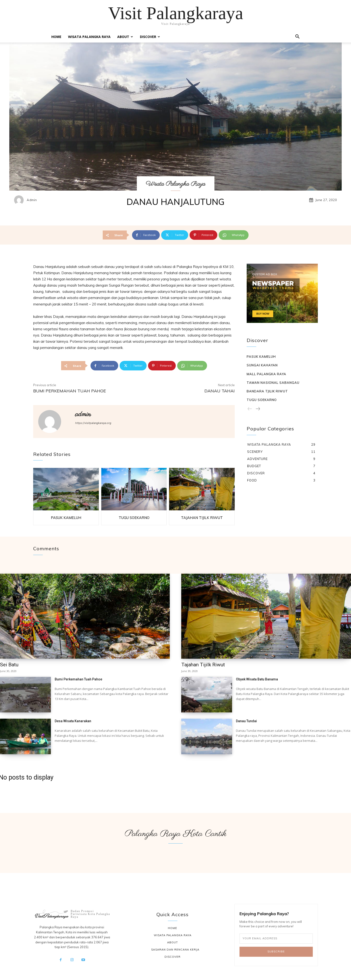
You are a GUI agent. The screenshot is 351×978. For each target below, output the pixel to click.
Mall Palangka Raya (266, 374)
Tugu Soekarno (134, 517)
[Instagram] (71, 960)
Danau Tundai (246, 721)
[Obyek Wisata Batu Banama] (206, 694)
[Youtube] (83, 960)
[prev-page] (250, 409)
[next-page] (257, 409)
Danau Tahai (219, 391)
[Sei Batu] (85, 616)
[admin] (20, 200)
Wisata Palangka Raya (89, 36)
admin (32, 200)
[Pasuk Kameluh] (66, 489)
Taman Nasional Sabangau (273, 383)
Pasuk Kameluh (66, 517)
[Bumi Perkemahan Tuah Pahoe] (25, 694)
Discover (148, 36)
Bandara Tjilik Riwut (267, 391)
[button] (297, 37)
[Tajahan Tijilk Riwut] (202, 489)
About (123, 36)
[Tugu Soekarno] (134, 489)
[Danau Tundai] (206, 736)
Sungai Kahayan (262, 365)
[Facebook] (60, 960)
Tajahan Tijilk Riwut (202, 517)
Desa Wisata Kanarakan (73, 721)
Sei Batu (9, 665)
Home (56, 36)
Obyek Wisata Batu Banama (257, 679)
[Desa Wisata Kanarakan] (25, 736)
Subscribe (276, 951)
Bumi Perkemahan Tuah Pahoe (69, 391)
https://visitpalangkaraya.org (93, 423)
